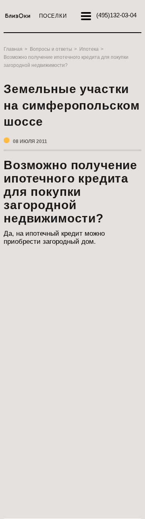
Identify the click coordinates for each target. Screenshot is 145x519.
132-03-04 (116, 15)
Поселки (52, 16)
